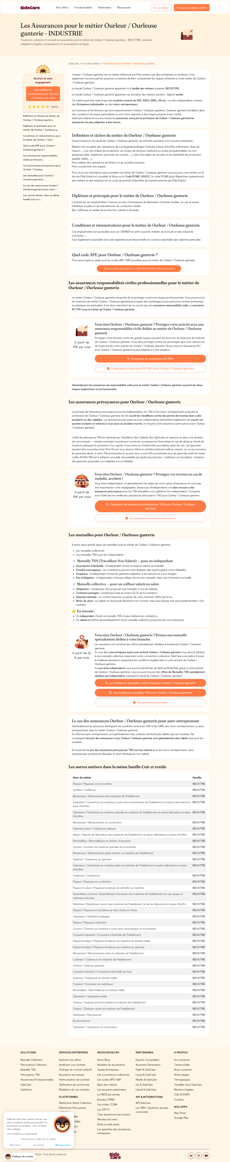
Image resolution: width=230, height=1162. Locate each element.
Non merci (15, 1145)
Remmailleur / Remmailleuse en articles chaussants (102, 841)
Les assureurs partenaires (111, 1089)
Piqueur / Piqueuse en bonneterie (92, 783)
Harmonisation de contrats (74, 1079)
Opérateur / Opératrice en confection (95, 1027)
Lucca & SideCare (146, 1074)
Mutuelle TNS (28, 1069)
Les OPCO (103, 1109)
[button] (19, 1156)
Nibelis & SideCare (146, 1079)
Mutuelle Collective (31, 1059)
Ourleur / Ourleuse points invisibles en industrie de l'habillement (109, 1002)
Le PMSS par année (108, 1094)
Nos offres (62, 7)
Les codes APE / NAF (109, 1079)
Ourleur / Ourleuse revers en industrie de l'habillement (104, 1008)
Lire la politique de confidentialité (22, 1134)
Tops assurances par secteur (113, 1114)
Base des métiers (107, 1084)
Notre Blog (103, 1059)
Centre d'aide (182, 1064)
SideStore (26, 1089)
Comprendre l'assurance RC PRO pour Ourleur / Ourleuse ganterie (152, 368)
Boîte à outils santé (108, 1124)
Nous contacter (183, 1069)
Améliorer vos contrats (72, 1064)
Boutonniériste (81, 1020)
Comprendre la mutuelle (152, 702)
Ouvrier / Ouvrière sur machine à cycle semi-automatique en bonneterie (114, 928)
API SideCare (143, 1103)
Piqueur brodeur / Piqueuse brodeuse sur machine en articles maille (111, 941)
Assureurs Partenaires (148, 1064)
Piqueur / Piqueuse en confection (92, 881)
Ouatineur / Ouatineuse (86, 875)
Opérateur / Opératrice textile (90, 996)
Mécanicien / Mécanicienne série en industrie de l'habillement (108, 953)
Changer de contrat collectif (75, 1069)
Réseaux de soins (107, 1119)
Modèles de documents (111, 1064)
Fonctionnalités (83, 7)
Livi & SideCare (144, 1084)
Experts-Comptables (147, 1059)
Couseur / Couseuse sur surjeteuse (93, 984)
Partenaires (104, 7)
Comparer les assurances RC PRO (152, 358)
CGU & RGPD (182, 1094)
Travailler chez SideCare (188, 1084)
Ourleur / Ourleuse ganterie (88, 965)
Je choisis (39, 1145)
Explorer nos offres (70, 1059)
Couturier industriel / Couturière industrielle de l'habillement (107, 934)
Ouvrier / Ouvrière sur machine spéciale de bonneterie (104, 847)
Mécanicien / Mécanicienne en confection (97, 822)
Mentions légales (184, 1089)
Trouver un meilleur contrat (192, 7)
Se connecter (161, 7)
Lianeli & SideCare (146, 1089)
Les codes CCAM (107, 1104)
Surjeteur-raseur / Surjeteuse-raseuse (94, 828)
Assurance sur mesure (71, 1074)
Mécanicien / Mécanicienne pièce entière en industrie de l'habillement (113, 853)
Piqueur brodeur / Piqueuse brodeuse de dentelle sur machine (108, 887)
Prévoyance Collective (34, 1064)
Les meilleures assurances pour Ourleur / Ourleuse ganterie (43, 94)
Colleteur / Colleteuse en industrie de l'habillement (102, 959)
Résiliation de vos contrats (74, 1089)
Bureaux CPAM (105, 1099)
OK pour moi (62, 1145)
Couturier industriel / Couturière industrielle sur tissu (102, 971)
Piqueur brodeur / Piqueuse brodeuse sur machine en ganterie (108, 947)
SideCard (26, 1084)
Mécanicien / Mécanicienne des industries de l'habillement (106, 796)
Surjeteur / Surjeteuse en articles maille (95, 978)
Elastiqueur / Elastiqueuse (87, 1014)
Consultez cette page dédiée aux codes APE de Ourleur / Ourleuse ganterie (139, 268)
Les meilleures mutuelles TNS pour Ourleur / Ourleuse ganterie (152, 692)
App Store (180, 1113)
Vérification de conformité (74, 1084)
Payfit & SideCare (146, 1069)
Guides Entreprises (108, 1069)
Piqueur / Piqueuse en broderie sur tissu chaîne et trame (105, 910)
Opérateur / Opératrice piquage (91, 916)
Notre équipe (181, 1074)
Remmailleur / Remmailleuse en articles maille (99, 990)
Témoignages (182, 1079)
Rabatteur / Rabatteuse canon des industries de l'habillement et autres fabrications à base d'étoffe (129, 904)
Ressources (123, 7)
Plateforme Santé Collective (75, 1103)
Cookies (179, 1099)
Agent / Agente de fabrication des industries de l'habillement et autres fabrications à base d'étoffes (130, 834)
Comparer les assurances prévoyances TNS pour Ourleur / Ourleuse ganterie (152, 506)
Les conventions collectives (113, 1074)
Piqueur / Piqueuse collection (89, 922)
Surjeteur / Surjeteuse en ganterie (92, 859)
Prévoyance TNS (30, 1074)
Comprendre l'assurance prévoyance (152, 518)
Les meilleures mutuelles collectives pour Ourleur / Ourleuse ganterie (152, 683)
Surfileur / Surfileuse (84, 790)
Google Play (181, 1117)
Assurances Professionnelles (37, 1079)
